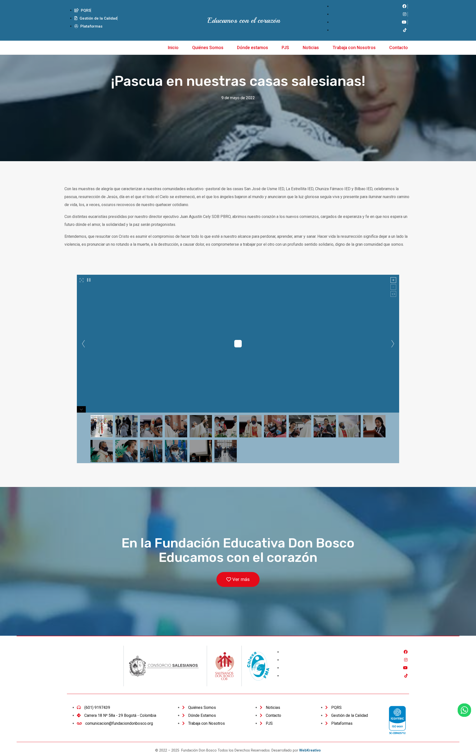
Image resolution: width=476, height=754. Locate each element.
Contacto (398, 47)
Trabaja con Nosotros (354, 47)
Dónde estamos (252, 47)
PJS (285, 47)
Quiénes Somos (207, 47)
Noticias (311, 47)
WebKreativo (310, 750)
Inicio (173, 47)
